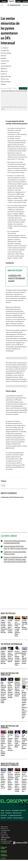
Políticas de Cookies (4, 847)
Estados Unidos (18, 818)
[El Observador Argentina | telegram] (26, 805)
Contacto (3, 858)
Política (8, 810)
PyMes (3, 485)
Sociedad (8, 813)
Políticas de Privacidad (4, 851)
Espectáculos (17, 813)
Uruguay (4, 1)
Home (2, 810)
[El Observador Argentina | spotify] (23, 805)
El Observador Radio (15, 815)
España (9, 818)
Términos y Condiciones (4, 855)
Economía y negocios (19, 810)
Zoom (2, 813)
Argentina (11, 1)
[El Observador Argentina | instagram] (23, 802)
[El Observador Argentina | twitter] (17, 802)
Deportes (4, 815)
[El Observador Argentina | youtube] (26, 802)
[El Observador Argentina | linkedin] (19, 805)
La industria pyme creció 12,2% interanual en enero (12, 497)
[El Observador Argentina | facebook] (20, 802)
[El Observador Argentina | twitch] (26, 807)
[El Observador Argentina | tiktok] (16, 805)
